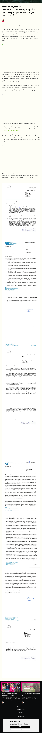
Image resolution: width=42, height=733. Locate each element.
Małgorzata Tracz (8, 19)
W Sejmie (3, 3)
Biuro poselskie (21, 716)
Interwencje (21, 712)
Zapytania (21, 713)
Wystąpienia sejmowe (21, 709)
